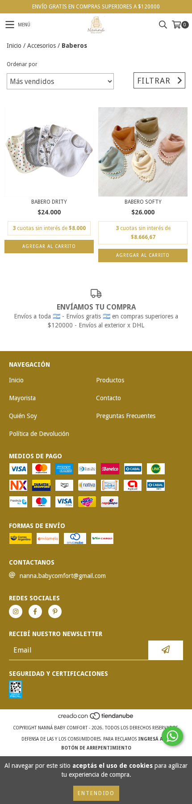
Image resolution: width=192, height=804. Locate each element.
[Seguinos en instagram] (15, 611)
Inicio (14, 45)
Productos (110, 380)
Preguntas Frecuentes (125, 415)
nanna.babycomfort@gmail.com (63, 575)
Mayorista (22, 398)
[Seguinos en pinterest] (55, 611)
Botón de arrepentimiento (96, 747)
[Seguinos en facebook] (35, 611)
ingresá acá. (154, 739)
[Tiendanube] (96, 718)
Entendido (96, 793)
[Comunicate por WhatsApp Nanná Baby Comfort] (172, 736)
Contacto (108, 398)
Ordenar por (22, 64)
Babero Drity (49, 202)
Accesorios (41, 45)
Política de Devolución (39, 433)
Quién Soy (23, 415)
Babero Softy (143, 202)
